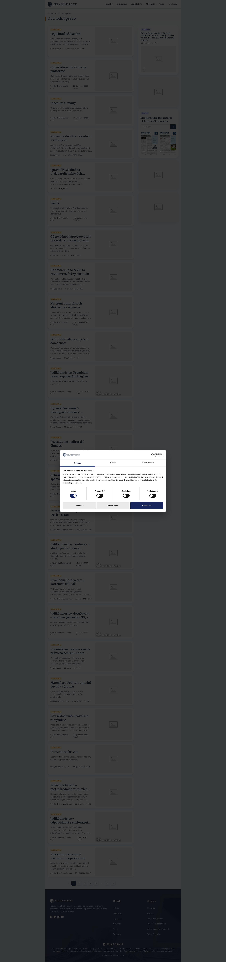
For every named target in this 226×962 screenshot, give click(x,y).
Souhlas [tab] (77, 463)
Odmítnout (79, 506)
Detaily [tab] (113, 463)
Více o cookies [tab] (148, 463)
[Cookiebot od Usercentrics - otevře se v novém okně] (153, 455)
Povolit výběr (112, 506)
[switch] (99, 496)
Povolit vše (146, 506)
